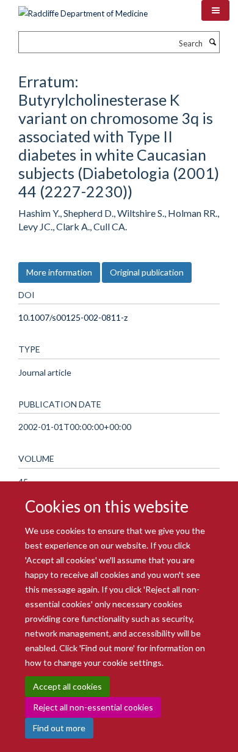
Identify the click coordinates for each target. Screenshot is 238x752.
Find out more (59, 728)
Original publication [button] (147, 272)
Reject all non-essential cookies (93, 707)
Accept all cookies (67, 686)
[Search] (212, 42)
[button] (215, 10)
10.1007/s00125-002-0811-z (73, 317)
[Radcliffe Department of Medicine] (83, 9)
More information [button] (59, 272)
